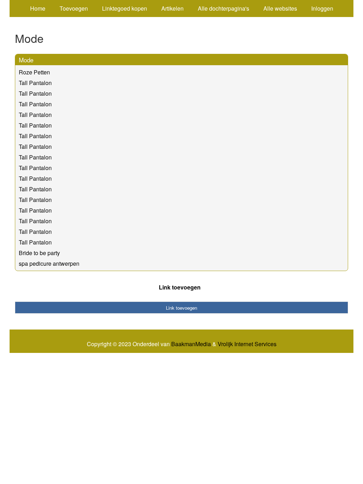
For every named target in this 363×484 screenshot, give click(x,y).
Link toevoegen (180, 287)
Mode (26, 59)
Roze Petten (34, 72)
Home (37, 8)
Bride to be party (39, 253)
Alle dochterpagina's (223, 8)
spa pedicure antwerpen (49, 263)
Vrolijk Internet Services (247, 344)
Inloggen (322, 8)
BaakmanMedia (191, 344)
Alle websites (280, 8)
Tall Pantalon (35, 83)
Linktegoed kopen (124, 8)
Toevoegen (74, 8)
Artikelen (172, 8)
